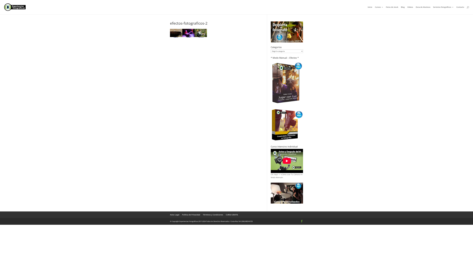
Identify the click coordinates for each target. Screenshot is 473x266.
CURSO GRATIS (232, 215)
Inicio (370, 7)
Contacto (460, 7)
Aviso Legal (174, 215)
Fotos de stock (392, 7)
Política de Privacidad (191, 215)
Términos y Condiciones (213, 215)
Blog (403, 7)
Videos (410, 7)
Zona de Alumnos (423, 7)
